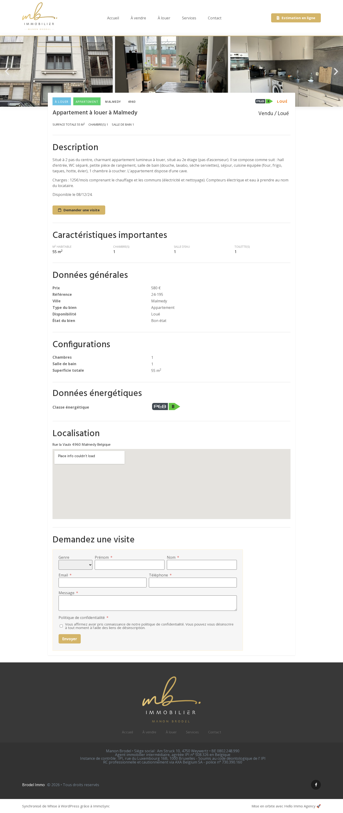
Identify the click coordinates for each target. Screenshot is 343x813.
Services (189, 18)
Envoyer (69, 638)
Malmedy (113, 101)
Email (65, 575)
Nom (173, 557)
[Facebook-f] (316, 785)
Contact (214, 18)
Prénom (103, 557)
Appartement (87, 101)
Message (68, 593)
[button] (7, 71)
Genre (64, 557)
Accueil (113, 18)
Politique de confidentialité (83, 617)
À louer (164, 18)
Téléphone (160, 575)
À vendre (138, 18)
